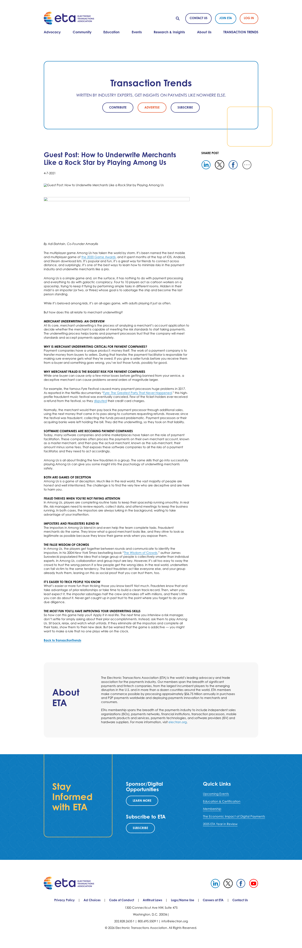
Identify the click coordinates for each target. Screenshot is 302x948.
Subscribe (140, 828)
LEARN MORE (142, 800)
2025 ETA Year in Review (220, 824)
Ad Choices (92, 900)
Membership (212, 809)
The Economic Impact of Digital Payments (234, 816)
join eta (225, 18)
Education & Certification (221, 801)
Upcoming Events (216, 794)
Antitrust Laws (152, 900)
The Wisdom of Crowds (140, 552)
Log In (249, 18)
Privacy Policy (64, 900)
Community (82, 32)
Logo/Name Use (182, 900)
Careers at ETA (213, 900)
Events (137, 32)
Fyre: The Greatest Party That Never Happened (137, 393)
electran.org (177, 722)
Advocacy (52, 32)
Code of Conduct (121, 900)
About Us (204, 32)
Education (111, 32)
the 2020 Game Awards (98, 257)
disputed (100, 401)
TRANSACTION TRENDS (240, 32)
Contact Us (198, 18)
